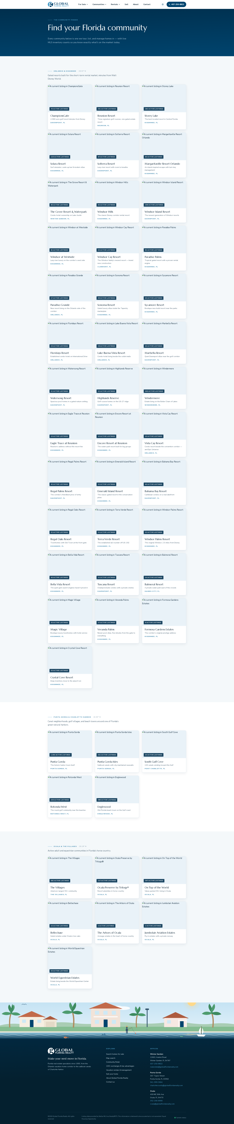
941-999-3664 (156, 1082)
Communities (98, 4)
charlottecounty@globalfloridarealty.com (166, 1085)
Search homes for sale (115, 1054)
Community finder (113, 1062)
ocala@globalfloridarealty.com (162, 1104)
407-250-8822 (156, 1063)
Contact (147, 4)
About (136, 4)
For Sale (82, 4)
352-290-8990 (156, 1100)
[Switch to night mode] (162, 4)
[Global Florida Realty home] (58, 4)
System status (181, 1118)
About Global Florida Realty (117, 1078)
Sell (126, 4)
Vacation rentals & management (119, 1070)
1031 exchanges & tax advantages (120, 1066)
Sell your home (112, 1074)
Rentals (114, 4)
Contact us (110, 1082)
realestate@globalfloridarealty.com (164, 1067)
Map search (110, 1058)
